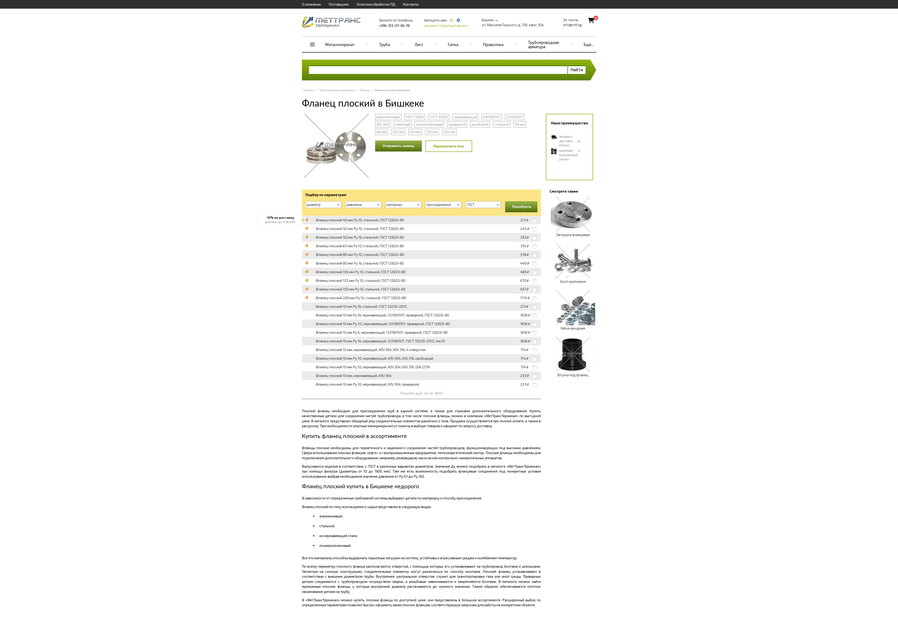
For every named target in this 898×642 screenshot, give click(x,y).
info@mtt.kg (572, 25)
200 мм (449, 132)
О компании (311, 4)
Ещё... (589, 44)
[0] (591, 20)
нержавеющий (465, 117)
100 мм (398, 132)
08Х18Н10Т (491, 117)
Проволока (493, 44)
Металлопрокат (340, 44)
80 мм (382, 132)
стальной (501, 124)
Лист (419, 44)
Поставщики (339, 4)
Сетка (453, 44)
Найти (576, 69)
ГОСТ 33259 (439, 117)
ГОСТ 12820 (415, 117)
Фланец (365, 90)
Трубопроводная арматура (543, 44)
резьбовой (480, 124)
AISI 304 (383, 124)
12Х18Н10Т (514, 117)
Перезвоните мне (448, 146)
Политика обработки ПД (375, 4)
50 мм (520, 124)
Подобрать (521, 206)
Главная (308, 90)
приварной (457, 124)
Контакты (411, 4)
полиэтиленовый (429, 124)
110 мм (415, 132)
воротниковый (388, 117)
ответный (402, 124)
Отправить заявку (398, 145)
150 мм (432, 132)
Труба (384, 44)
